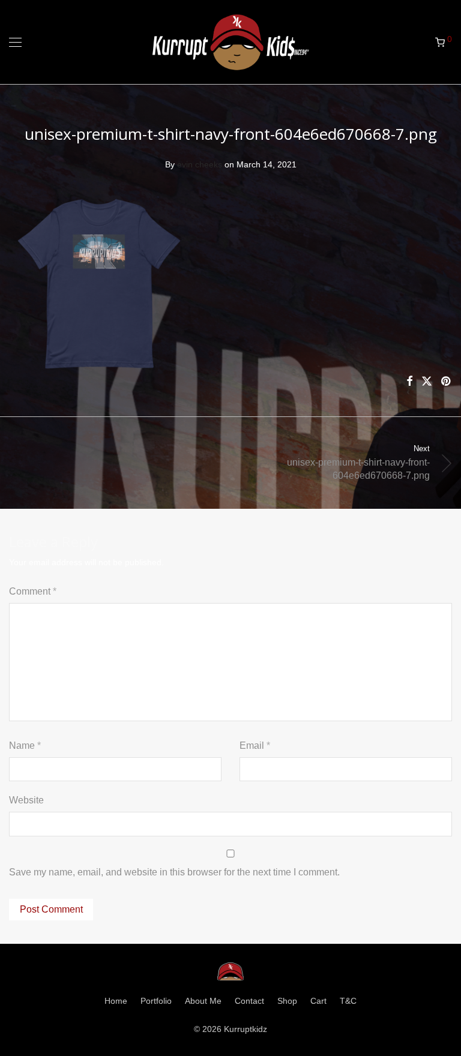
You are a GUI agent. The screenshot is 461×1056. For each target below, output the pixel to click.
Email (255, 745)
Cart (318, 1001)
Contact (249, 1001)
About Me (203, 1001)
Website (26, 800)
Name (25, 745)
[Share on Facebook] (409, 382)
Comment (32, 591)
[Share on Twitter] (426, 382)
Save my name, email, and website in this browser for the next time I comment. (174, 872)
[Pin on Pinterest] (446, 382)
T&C (348, 1001)
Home (115, 1001)
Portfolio (156, 1001)
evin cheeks (199, 164)
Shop (287, 1001)
